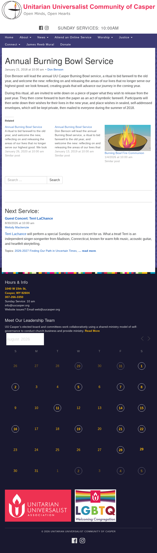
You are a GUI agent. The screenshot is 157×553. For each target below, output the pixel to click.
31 (120, 366)
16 (15, 429)
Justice (124, 37)
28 (120, 450)
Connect (11, 44)
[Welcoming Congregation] (97, 505)
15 (142, 408)
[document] (78, 158)
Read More (92, 330)
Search (54, 180)
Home (9, 37)
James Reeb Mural (40, 44)
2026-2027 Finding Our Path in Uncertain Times (46, 250)
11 (57, 408)
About (24, 37)
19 (78, 429)
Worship (104, 37)
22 (142, 429)
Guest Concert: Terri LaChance (29, 218)
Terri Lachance (15, 234)
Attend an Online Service (73, 37)
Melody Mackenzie (17, 227)
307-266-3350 (14, 297)
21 (120, 429)
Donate (65, 44)
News (41, 37)
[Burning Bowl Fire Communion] (127, 138)
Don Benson (55, 69)
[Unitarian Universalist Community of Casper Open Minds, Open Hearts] (78, 7)
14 (120, 408)
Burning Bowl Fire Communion (124, 153)
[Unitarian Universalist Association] (39, 505)
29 (78, 366)
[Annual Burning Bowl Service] (30, 141)
